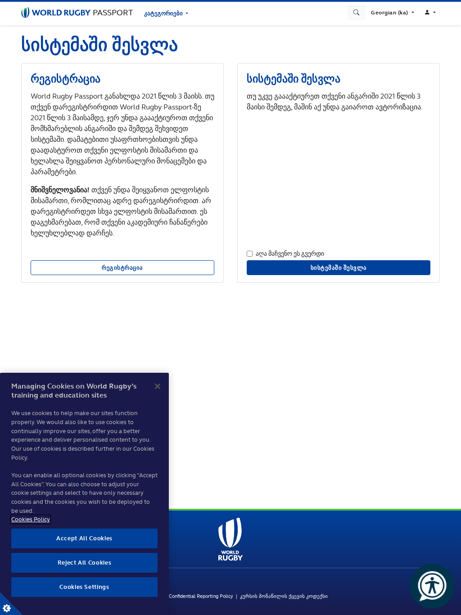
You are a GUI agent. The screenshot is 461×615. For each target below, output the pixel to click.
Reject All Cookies (85, 562)
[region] (84, 494)
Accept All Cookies (84, 538)
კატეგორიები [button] (164, 13)
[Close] (157, 386)
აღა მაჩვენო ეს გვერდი (290, 253)
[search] (357, 12)
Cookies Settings (11, 604)
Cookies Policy (30, 519)
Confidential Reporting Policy (202, 596)
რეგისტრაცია (122, 267)
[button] (392, 12)
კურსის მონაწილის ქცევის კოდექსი (284, 596)
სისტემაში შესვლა (339, 267)
